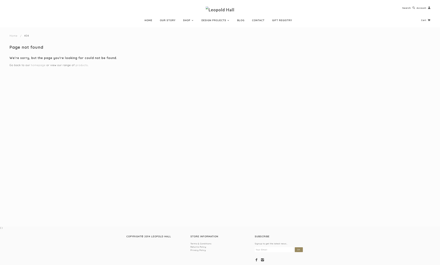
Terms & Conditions (200, 243)
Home (148, 20)
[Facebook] (256, 260)
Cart (424, 20)
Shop (187, 20)
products (82, 65)
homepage (38, 65)
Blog (240, 20)
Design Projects (214, 20)
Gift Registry (282, 20)
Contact (258, 20)
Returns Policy (198, 247)
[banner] (220, 9)
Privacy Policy (198, 250)
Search (406, 8)
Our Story (167, 20)
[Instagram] (262, 260)
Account (421, 8)
